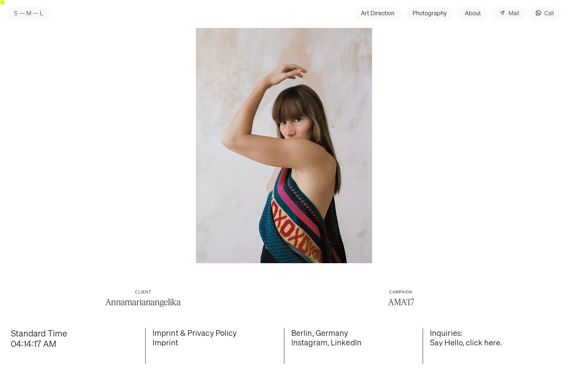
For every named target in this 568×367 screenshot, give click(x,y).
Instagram (309, 342)
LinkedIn (346, 342)
